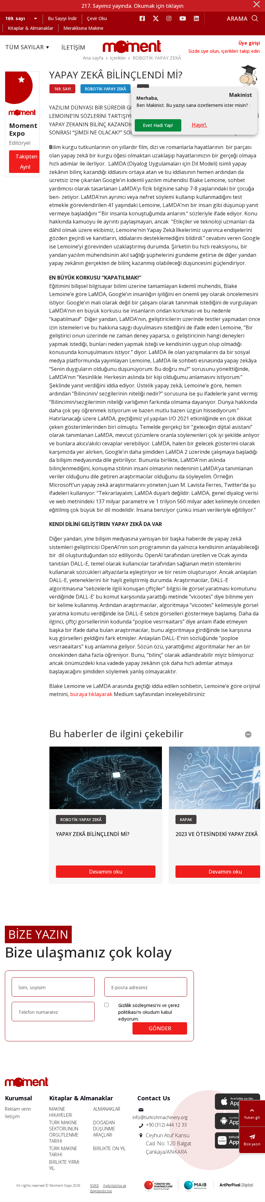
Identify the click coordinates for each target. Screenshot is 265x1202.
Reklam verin (18, 1109)
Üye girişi (249, 43)
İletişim (12, 1116)
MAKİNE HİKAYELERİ (60, 1112)
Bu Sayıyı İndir (62, 18)
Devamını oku (105, 871)
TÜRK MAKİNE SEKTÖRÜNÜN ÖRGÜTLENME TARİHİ (64, 1131)
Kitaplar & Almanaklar (30, 28)
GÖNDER (160, 1028)
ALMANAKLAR (106, 1109)
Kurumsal (18, 1098)
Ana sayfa (93, 58)
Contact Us (153, 1098)
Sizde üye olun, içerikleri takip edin (224, 51)
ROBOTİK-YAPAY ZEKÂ (156, 58)
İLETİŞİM (73, 47)
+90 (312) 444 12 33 (166, 1125)
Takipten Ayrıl (26, 161)
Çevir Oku (97, 18)
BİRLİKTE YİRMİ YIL (64, 1165)
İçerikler (118, 58)
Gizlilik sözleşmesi (137, 1005)
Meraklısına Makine (83, 28)
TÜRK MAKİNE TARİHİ (63, 1151)
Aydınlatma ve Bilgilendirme (108, 1188)
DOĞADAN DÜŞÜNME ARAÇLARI (104, 1128)
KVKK (94, 1185)
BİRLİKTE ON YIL (109, 1148)
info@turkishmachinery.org (159, 1117)
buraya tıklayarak (91, 694)
